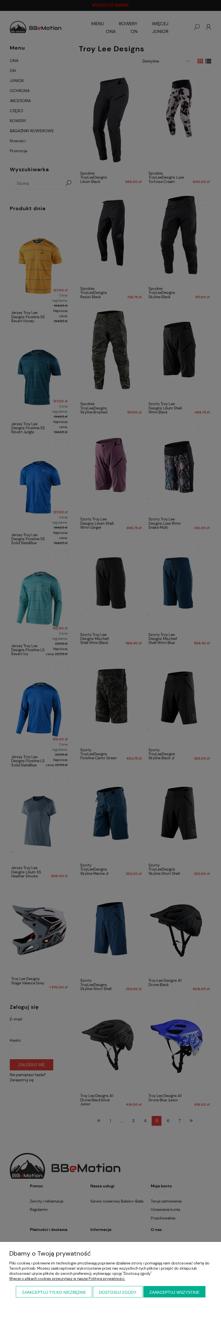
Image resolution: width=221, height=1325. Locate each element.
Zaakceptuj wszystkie (174, 1292)
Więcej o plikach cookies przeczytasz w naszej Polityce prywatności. (67, 1278)
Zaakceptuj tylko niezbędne (54, 1292)
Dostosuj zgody (117, 1292)
